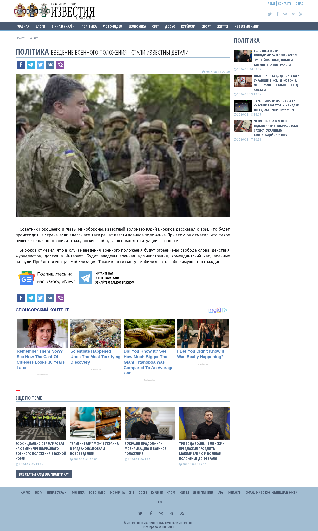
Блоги (40, 26)
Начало (26, 492)
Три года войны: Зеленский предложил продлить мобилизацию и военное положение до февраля (202, 451)
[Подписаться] (47, 277)
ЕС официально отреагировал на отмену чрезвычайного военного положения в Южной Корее (41, 451)
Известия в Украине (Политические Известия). (160, 522)
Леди (271, 3)
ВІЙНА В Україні (63, 26)
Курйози (188, 26)
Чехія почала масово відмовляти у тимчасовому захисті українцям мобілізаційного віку (276, 128)
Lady (220, 492)
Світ (155, 26)
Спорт (206, 26)
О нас (299, 3)
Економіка (137, 26)
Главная (23, 26)
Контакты (285, 3)
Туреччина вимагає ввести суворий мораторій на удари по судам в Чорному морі (276, 105)
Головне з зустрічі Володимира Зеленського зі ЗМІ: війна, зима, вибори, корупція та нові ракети (276, 57)
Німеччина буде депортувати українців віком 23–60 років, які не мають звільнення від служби (277, 82)
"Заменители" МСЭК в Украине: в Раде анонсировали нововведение (94, 448)
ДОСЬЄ (170, 26)
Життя (222, 26)
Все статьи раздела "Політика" (44, 474)
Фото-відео (112, 26)
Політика (89, 26)
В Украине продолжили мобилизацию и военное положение (145, 448)
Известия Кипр (246, 26)
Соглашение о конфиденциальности (271, 492)
